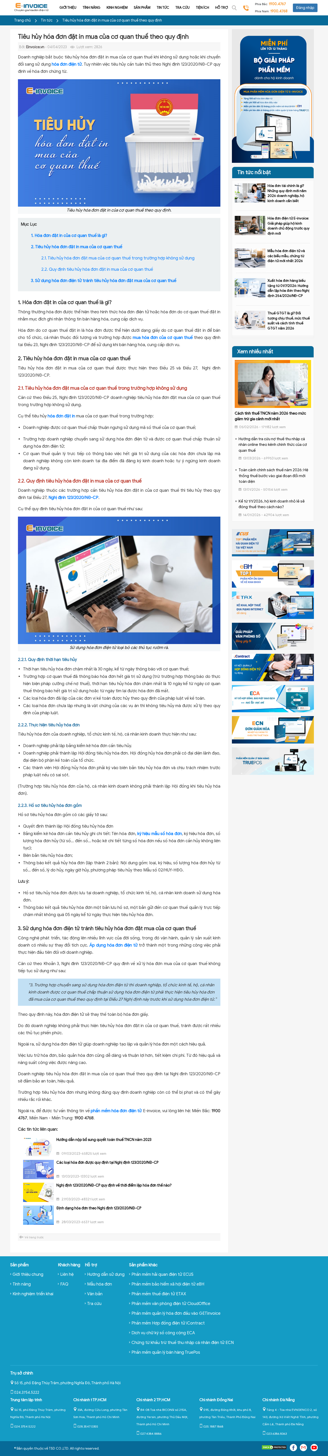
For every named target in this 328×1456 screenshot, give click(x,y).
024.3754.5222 (26, 1392)
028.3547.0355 (87, 1426)
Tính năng (91, 7)
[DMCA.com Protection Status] (274, 1448)
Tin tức (163, 7)
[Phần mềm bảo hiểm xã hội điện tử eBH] (273, 573)
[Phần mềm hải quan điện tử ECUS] (273, 542)
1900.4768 (279, 11)
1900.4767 (277, 4)
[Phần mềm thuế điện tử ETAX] (273, 604)
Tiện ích (202, 7)
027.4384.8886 (150, 1433)
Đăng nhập (305, 8)
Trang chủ (22, 20)
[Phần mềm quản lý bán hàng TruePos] (273, 760)
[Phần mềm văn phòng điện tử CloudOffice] (273, 636)
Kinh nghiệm (117, 7)
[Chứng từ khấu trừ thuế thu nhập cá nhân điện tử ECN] (273, 729)
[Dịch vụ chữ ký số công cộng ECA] (273, 698)
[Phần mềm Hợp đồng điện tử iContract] (273, 667)
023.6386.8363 (276, 1433)
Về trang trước (34, 1237)
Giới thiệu (67, 7)
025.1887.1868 (213, 1426)
